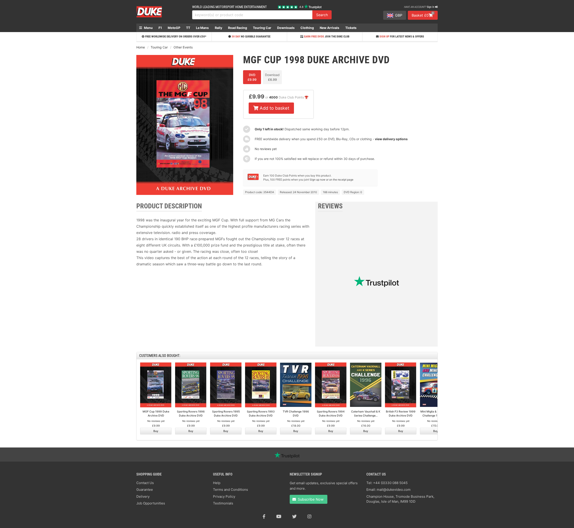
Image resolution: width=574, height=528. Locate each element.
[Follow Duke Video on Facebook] (264, 516)
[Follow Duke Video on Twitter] (294, 516)
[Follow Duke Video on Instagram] (309, 516)
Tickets (351, 28)
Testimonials (223, 503)
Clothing (307, 28)
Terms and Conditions (230, 489)
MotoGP (174, 28)
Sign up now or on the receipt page (331, 179)
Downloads (286, 28)
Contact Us (145, 483)
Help (216, 483)
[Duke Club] (253, 179)
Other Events (183, 47)
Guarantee (144, 489)
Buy (155, 431)
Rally (218, 28)
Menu (148, 28)
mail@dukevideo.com (394, 489)
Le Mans (202, 28)
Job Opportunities (150, 503)
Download (272, 77)
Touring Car (262, 28)
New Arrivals (329, 28)
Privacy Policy (224, 496)
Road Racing (237, 28)
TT (188, 28)
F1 (160, 28)
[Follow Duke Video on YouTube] (278, 516)
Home (140, 47)
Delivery (143, 496)
